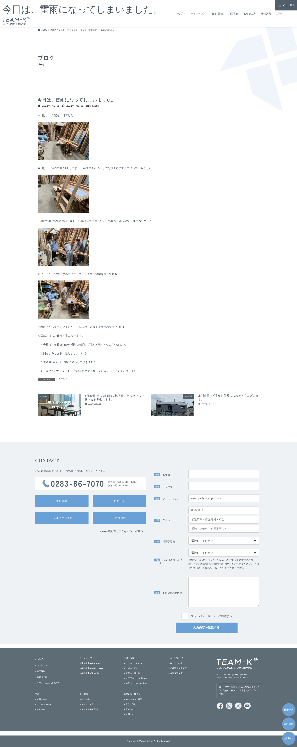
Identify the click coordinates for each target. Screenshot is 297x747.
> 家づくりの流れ (176, 663)
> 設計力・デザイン (133, 663)
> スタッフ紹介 (87, 704)
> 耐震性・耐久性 (132, 673)
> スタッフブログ (43, 704)
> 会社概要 (85, 699)
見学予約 (289, 709)
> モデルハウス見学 (133, 699)
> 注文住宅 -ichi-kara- (90, 663)
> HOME (39, 659)
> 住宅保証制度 (175, 673)
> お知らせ (40, 709)
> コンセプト (41, 665)
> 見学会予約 (130, 704)
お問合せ (289, 738)
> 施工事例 (40, 671)
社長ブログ (62, 379)
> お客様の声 (41, 677)
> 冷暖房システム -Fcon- (135, 678)
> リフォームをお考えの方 (47, 683)
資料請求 (289, 724)
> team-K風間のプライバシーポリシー (122, 531)
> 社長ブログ (41, 699)
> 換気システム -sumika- (135, 683)
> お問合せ (129, 714)
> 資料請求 (129, 709)
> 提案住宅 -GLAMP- (89, 673)
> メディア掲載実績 (89, 709)
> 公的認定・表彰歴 (177, 668)
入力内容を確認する (206, 627)
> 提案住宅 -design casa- (91, 668)
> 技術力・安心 (131, 668)
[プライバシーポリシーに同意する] (206, 612)
